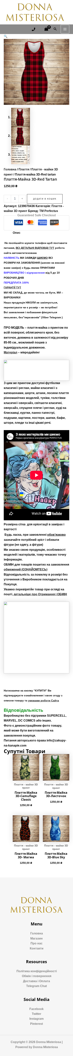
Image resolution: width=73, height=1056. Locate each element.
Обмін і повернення (36, 976)
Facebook (36, 1009)
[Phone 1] (33, 29)
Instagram (36, 1018)
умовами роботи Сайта (43, 700)
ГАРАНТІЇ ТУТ (12, 287)
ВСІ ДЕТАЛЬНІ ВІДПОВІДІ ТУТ (35, 247)
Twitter (36, 1013)
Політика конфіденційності (36, 971)
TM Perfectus (48, 211)
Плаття (24, 169)
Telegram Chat (36, 986)
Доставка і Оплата (36, 981)
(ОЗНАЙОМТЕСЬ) (25, 569)
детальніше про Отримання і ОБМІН (40, 594)
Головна (10, 169)
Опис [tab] (16, 232)
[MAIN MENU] (65, 29)
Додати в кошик (44, 199)
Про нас (36, 943)
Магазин (36, 938)
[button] (5, 36)
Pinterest (36, 1023)
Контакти (36, 948)
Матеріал (10, 352)
